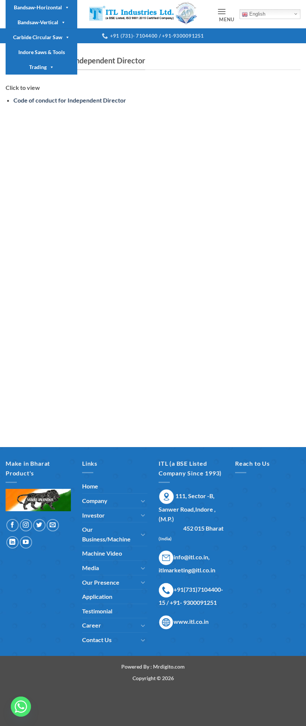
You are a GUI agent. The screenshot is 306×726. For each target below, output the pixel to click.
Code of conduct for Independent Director (69, 100)
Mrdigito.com (169, 666)
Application (97, 596)
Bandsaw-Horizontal (38, 7)
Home (90, 486)
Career (91, 625)
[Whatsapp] (21, 707)
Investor (93, 515)
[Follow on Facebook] (12, 525)
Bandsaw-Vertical (38, 22)
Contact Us (97, 639)
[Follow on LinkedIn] (12, 542)
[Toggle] (142, 500)
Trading (38, 67)
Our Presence (100, 582)
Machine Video (102, 553)
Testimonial (97, 611)
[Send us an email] (53, 525)
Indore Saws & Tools (41, 52)
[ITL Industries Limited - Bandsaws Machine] (147, 14)
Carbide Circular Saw (37, 37)
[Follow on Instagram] (26, 525)
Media (90, 567)
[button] (225, 14)
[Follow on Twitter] (39, 525)
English (256, 14)
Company (94, 500)
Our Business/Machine (106, 534)
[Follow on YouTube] (26, 542)
